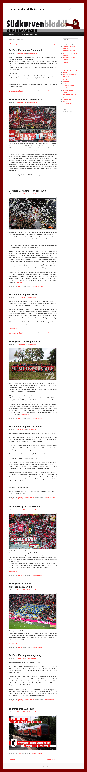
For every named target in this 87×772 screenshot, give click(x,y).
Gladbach (40, 647)
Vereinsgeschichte (67, 103)
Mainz (20, 333)
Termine (19, 753)
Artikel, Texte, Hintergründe (70, 71)
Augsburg (34, 575)
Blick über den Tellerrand (69, 74)
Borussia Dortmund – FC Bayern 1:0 (27, 190)
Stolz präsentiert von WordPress (53, 766)
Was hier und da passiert (69, 105)
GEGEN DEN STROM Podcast (29, 34)
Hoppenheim (41, 418)
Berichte (20, 183)
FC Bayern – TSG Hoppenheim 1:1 (26, 341)
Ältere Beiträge (13, 44)
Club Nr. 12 (66, 76)
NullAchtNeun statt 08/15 (69, 94)
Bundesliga (46, 90)
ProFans (32, 90)
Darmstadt (52, 90)
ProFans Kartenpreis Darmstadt (25, 50)
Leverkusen (41, 183)
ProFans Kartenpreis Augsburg (25, 655)
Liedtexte (65, 89)
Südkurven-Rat (67, 99)
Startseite (11, 34)
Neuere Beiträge (52, 44)
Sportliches (66, 98)
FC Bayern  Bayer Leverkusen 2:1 (26, 99)
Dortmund (40, 286)
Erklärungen (66, 81)
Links (18, 34)
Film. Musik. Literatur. (68, 85)
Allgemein (65, 69)
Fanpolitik (20, 90)
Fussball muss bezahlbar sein (16, 91)
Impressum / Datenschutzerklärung (35, 766)
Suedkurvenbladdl (32, 53)
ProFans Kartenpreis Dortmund (25, 426)
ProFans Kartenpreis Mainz (23, 294)
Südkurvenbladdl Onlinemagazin (28, 9)
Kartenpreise (26, 90)
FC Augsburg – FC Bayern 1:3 (24, 506)
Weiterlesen (13, 179)
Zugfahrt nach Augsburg (22, 708)
